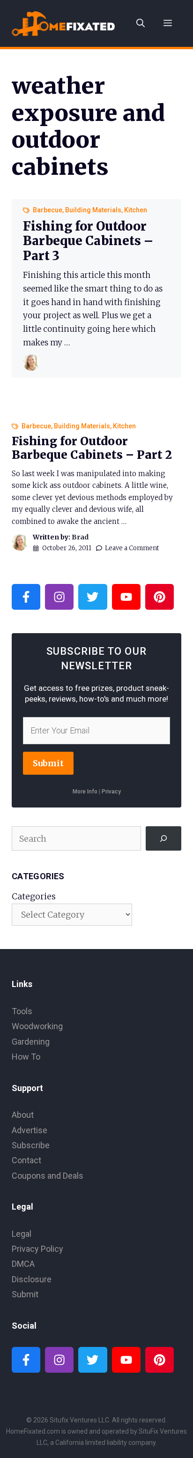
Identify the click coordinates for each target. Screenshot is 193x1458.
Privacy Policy (37, 1249)
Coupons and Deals (47, 1176)
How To (26, 1057)
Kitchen (135, 210)
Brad (80, 537)
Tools (22, 1011)
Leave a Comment (132, 548)
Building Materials (93, 210)
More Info (85, 791)
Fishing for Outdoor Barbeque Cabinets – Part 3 (88, 240)
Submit (48, 763)
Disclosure (32, 1279)
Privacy (111, 791)
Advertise (29, 1130)
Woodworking (37, 1026)
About (23, 1115)
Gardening (31, 1042)
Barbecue (47, 210)
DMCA (23, 1264)
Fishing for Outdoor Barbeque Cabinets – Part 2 (92, 448)
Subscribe (31, 1145)
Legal (21, 1234)
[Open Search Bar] (140, 23)
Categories (34, 896)
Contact (26, 1160)
